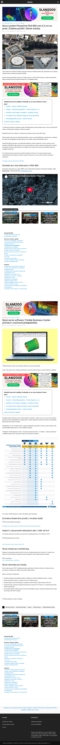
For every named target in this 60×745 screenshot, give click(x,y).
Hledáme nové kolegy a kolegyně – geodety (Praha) (22, 112)
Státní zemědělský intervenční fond (14, 282)
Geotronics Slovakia (21, 607)
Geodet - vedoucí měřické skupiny (16, 106)
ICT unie (7, 256)
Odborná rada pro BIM (10, 258)
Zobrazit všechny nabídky (12, 122)
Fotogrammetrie (7, 23)
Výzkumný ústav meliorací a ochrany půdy (16, 288)
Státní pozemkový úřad (11, 280)
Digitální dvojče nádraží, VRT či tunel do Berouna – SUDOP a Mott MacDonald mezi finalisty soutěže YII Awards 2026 (10, 218)
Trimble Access (37, 607)
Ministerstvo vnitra (9, 277)
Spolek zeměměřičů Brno (11, 261)
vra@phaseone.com (26, 171)
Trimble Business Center (49, 607)
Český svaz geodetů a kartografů (13, 255)
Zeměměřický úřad (10, 272)
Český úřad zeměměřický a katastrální (14, 267)
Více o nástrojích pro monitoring (10, 560)
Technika (21, 23)
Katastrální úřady (9, 269)
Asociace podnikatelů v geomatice (14, 240)
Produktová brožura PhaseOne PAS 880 (13, 161)
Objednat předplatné (36, 721)
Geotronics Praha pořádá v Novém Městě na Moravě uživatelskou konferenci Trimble (49, 218)
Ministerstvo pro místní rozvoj (12, 274)
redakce (13, 31)
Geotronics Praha (10, 607)
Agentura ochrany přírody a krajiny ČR (15, 266)
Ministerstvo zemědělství (11, 279)
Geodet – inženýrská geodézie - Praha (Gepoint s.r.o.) (23, 109)
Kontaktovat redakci (7, 721)
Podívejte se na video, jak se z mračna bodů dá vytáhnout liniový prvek (21, 526)
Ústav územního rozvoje (11, 284)
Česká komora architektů (11, 247)
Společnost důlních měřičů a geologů (14, 259)
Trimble (29, 607)
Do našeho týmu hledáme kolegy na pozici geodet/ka (22, 115)
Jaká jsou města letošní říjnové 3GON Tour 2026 (30, 217)
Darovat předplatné (36, 724)
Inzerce (4, 727)
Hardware (16, 23)
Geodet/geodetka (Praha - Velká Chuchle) (19, 118)
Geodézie (5, 317)
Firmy (46, 213)
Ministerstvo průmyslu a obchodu (13, 276)
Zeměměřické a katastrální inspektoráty (15, 271)
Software (7, 212)
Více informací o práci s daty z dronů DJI (13, 544)
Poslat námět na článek (8, 724)
